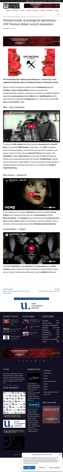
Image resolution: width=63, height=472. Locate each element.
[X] (57, 1)
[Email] (41, 32)
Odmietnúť (42, 467)
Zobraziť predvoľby (54, 467)
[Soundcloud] (55, 1)
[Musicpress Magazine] (12, 6)
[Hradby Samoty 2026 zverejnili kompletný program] (6, 321)
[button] (60, 454)
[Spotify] (35, 361)
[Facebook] (48, 1)
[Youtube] (59, 1)
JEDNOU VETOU (10, 316)
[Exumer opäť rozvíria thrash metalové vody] (6, 330)
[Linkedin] (53, 1)
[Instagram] (50, 1)
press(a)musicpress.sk (13, 385)
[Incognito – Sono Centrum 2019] (26, 328)
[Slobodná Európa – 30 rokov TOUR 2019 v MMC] (26, 321)
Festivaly (5, 16)
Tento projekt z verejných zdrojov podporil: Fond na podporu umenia (31, 298)
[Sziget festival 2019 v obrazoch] (26, 334)
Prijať (29, 467)
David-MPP (6, 28)
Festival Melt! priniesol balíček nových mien (49, 291)
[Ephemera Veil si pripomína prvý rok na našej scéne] (6, 337)
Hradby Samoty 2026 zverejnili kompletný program (14, 322)
